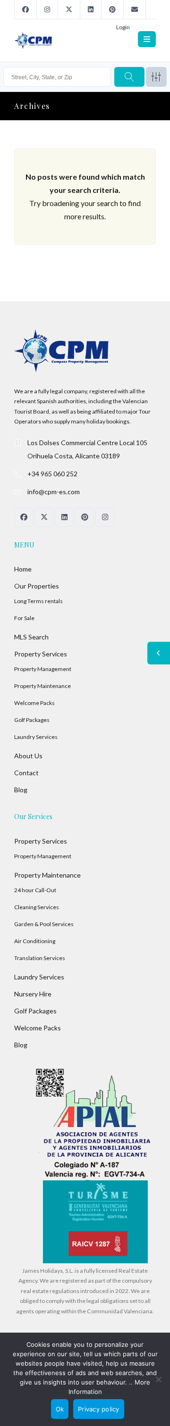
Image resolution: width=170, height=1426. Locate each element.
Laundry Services (36, 736)
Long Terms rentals (38, 601)
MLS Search (31, 637)
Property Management (42, 668)
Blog (20, 790)
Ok (60, 1409)
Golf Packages (32, 719)
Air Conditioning (34, 941)
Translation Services (39, 958)
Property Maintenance (42, 685)
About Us (28, 756)
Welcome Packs (34, 702)
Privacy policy (98, 1409)
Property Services (40, 654)
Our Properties (36, 586)
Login (123, 27)
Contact (26, 773)
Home (23, 569)
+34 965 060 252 (52, 474)
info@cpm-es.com (53, 492)
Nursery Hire (32, 994)
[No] (158, 1379)
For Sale (24, 618)
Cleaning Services (36, 907)
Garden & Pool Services (44, 924)
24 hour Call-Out (35, 890)
